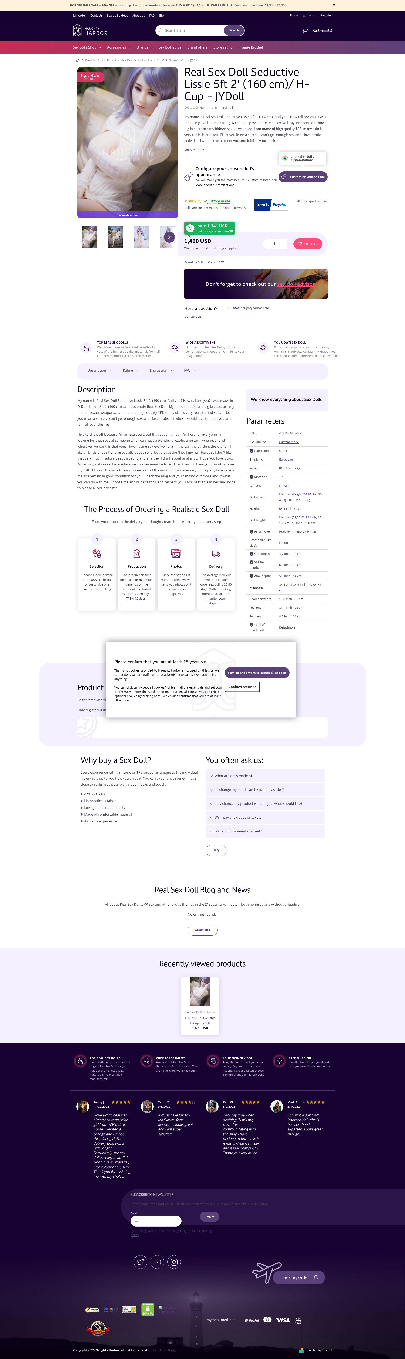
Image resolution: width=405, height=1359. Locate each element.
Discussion (158, 370)
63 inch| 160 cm (303, 523)
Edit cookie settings (162, 1350)
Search (234, 30)
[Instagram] (174, 1262)
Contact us (193, 316)
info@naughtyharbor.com (250, 308)
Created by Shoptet (319, 1350)
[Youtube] (157, 1262)
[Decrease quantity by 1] (265, 244)
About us (138, 15)
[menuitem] (87, 47)
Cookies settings (242, 687)
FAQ (152, 15)
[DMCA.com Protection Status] (150, 1309)
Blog (162, 15)
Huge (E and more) (292, 532)
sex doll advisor (296, 283)
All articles (202, 930)
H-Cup (311, 532)
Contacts (96, 15)
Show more (192, 150)
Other (283, 451)
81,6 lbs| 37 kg (299, 500)
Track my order (294, 1277)
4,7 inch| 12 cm (290, 554)
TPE (281, 477)
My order (79, 15)
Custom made (289, 442)
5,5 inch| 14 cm (290, 576)
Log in (210, 1216)
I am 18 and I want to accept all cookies (257, 673)
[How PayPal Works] (271, 204)
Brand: (193, 262)
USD (292, 15)
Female (284, 486)
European (286, 459)
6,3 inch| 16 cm (290, 565)
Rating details (224, 108)
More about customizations (214, 185)
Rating (128, 370)
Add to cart (311, 244)
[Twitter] (140, 1262)
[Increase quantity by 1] (283, 244)
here (157, 696)
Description (96, 370)
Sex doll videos (117, 15)
